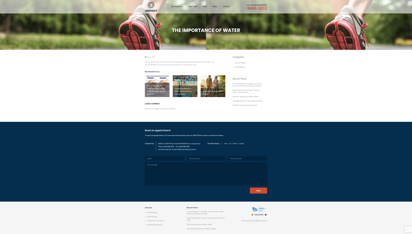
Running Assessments (154, 225)
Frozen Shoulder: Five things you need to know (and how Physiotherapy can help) (247, 85)
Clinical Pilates (240, 63)
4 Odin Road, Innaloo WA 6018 (182, 143)
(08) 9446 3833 (169, 146)
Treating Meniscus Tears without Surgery (248, 101)
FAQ (205, 6)
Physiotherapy (240, 67)
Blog (215, 6)
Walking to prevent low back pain (245, 105)
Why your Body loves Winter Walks (245, 96)
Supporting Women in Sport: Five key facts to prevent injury (246, 91)
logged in (157, 109)
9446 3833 (257, 8)
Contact (226, 6)
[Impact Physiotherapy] (151, 6)
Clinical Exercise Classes (155, 221)
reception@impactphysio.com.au (184, 149)
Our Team (193, 6)
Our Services (176, 6)
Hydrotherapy (152, 216)
